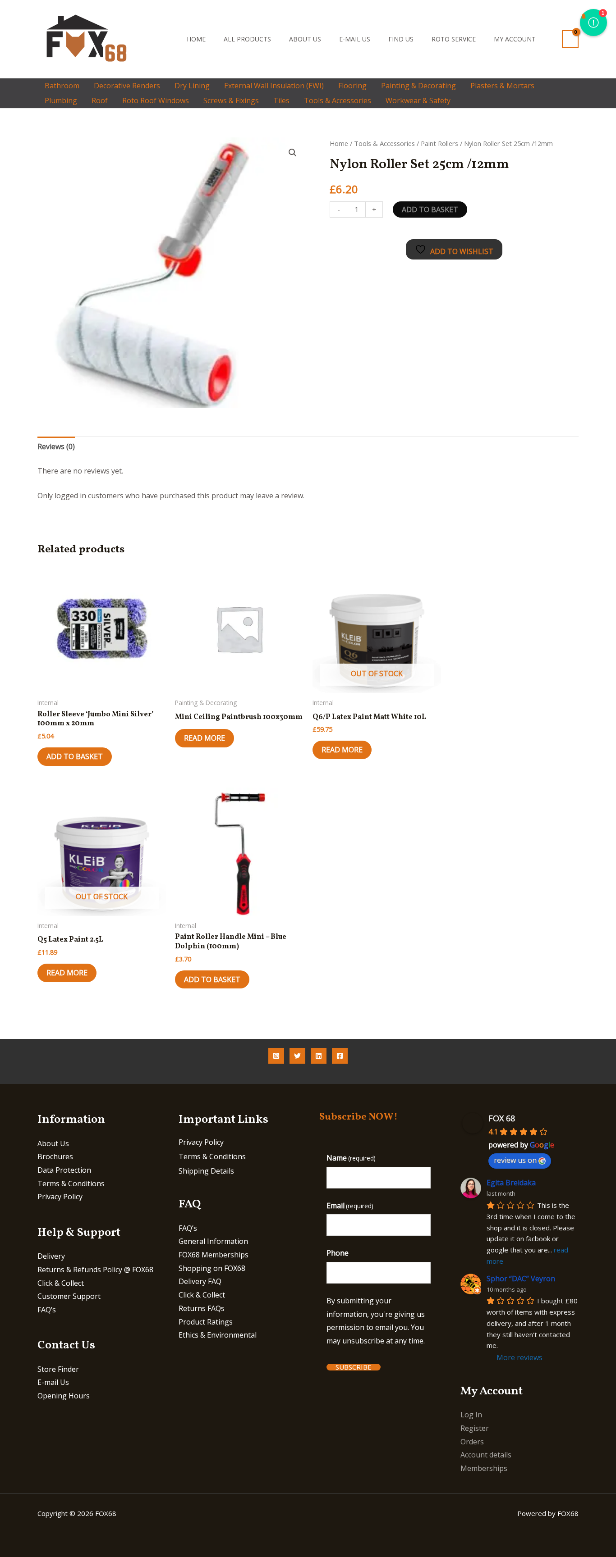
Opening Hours (63, 1396)
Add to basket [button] (74, 756)
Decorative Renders (127, 86)
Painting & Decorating (418, 86)
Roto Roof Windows (155, 100)
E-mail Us (354, 39)
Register (474, 1428)
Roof (100, 100)
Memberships (483, 1468)
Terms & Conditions (71, 1183)
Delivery (51, 1256)
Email (349, 1206)
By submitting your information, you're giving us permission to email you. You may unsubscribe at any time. (375, 1321)
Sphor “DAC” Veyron (521, 1279)
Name (351, 1158)
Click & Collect (60, 1283)
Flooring (352, 86)
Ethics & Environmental (218, 1335)
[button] (165, 39)
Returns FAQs (202, 1308)
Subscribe (354, 1367)
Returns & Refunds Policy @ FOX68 (95, 1270)
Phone (337, 1253)
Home (196, 39)
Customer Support (69, 1296)
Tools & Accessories (337, 100)
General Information (213, 1241)
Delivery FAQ (200, 1281)
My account (515, 39)
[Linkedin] (318, 1056)
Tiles (281, 100)
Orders (472, 1442)
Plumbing (61, 100)
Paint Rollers (439, 143)
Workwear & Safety (418, 100)
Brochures (55, 1156)
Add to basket (430, 209)
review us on (515, 1160)
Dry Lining (192, 86)
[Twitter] (297, 1056)
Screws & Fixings (231, 100)
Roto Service (454, 39)
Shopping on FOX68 (212, 1268)
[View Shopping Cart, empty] (570, 39)
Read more (204, 738)
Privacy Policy (60, 1197)
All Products (247, 39)
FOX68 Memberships (213, 1255)
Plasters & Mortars (502, 86)
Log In (471, 1415)
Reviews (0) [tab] (56, 446)
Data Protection (64, 1170)
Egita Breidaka (511, 1183)
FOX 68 (501, 1118)
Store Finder (58, 1369)
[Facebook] (340, 1056)
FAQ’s (46, 1310)
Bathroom (62, 86)
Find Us (401, 39)
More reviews (519, 1357)
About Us (305, 39)
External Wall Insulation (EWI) (274, 86)
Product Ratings (206, 1322)
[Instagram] (276, 1056)
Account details (485, 1455)
